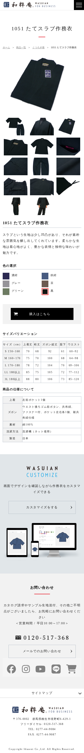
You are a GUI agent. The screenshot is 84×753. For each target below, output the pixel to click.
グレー (16, 283)
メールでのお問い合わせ (42, 651)
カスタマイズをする (42, 507)
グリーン (18, 290)
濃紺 (15, 275)
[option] (42, 84)
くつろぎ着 (38, 47)
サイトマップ (42, 693)
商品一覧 (21, 47)
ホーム (6, 47)
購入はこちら (39, 314)
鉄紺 (54, 275)
